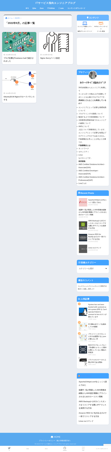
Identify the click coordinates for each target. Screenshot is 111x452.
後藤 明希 (87, 289)
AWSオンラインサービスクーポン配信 (101, 29)
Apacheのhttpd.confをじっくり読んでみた (93, 383)
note (62, 8)
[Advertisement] (93, 51)
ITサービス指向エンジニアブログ (55, 2)
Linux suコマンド (86, 421)
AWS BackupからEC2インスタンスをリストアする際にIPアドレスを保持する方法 (92, 404)
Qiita (34, 8)
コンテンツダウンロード (76, 8)
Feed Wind (85, 376)
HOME (56, 437)
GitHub (52, 8)
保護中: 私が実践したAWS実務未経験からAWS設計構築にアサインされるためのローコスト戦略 (93, 393)
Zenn (42, 8)
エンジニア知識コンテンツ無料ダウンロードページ (85, 29)
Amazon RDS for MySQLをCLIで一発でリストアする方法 (92, 414)
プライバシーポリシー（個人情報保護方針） (55, 440)
